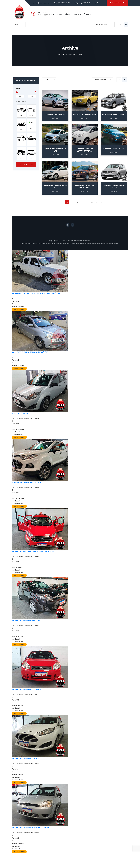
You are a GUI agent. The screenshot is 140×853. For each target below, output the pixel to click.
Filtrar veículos (26, 164)
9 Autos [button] (16, 24)
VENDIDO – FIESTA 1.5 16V (25, 758)
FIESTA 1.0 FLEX (20, 413)
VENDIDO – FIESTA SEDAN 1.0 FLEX (30, 827)
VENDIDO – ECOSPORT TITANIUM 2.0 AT (33, 551)
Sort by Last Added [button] (101, 24)
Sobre (59, 14)
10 (92, 202)
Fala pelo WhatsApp (119, 3)
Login (88, 14)
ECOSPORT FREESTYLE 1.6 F (26, 482)
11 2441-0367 (43, 15)
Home (51, 14)
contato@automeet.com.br (41, 3)
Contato (77, 14)
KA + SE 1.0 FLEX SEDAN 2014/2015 (30, 352)
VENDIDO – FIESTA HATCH (26, 620)
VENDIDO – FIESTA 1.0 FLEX (26, 689)
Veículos (67, 14)
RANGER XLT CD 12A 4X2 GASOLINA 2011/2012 (36, 293)
